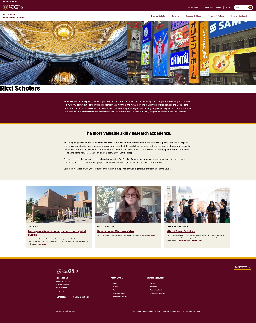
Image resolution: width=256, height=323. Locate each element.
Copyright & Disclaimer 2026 (65, 311)
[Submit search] (250, 7)
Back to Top (241, 267)
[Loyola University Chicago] (13, 7)
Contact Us (61, 297)
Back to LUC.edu (12, 1)
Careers (116, 290)
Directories (153, 287)
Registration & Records (158, 293)
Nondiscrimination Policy (191, 311)
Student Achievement (121, 297)
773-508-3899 (61, 287)
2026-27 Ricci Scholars (181, 231)
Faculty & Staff (208, 7)
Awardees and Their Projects (190, 240)
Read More (42, 244)
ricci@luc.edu (61, 291)
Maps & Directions (81, 297)
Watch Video (150, 235)
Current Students (194, 7)
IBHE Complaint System (151, 311)
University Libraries (156, 290)
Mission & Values (119, 293)
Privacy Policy (136, 311)
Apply (228, 7)
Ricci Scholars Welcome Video (115, 231)
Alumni (218, 7)
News (115, 283)
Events (115, 287)
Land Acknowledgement (171, 311)
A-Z (151, 297)
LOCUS (152, 283)
